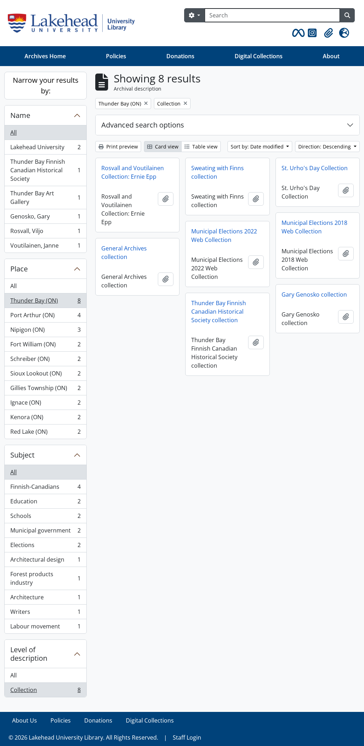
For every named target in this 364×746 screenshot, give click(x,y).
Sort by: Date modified (258, 146)
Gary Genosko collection (314, 294)
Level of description (28, 654)
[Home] (74, 23)
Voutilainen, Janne (45, 247)
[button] (297, 33)
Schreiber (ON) (45, 360)
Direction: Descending (325, 146)
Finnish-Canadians (45, 488)
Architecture (45, 599)
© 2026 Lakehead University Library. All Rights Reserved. (83, 737)
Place (19, 269)
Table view (204, 146)
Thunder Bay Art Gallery (45, 197)
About (331, 56)
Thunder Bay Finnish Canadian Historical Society (45, 170)
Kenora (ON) (45, 419)
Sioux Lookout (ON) (45, 375)
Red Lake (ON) (45, 433)
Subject (22, 455)
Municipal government (45, 532)
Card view (166, 146)
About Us (24, 720)
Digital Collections (259, 56)
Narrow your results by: (46, 85)
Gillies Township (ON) (45, 389)
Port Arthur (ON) (45, 317)
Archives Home (45, 56)
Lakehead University (45, 149)
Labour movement (45, 627)
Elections (45, 546)
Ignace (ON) (45, 404)
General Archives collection (124, 252)
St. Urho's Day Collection (315, 168)
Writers (45, 613)
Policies (116, 56)
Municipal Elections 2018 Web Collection (314, 227)
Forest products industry (45, 578)
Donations (180, 56)
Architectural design (45, 561)
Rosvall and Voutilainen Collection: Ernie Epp (132, 172)
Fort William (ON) (45, 346)
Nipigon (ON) (45, 331)
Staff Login (187, 737)
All (13, 132)
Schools (45, 517)
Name (20, 115)
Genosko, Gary (45, 218)
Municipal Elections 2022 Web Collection (224, 235)
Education (45, 503)
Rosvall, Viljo (45, 232)
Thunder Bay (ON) (45, 302)
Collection (45, 691)
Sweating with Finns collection (217, 172)
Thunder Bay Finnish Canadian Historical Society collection (218, 311)
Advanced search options (142, 125)
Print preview (121, 146)
